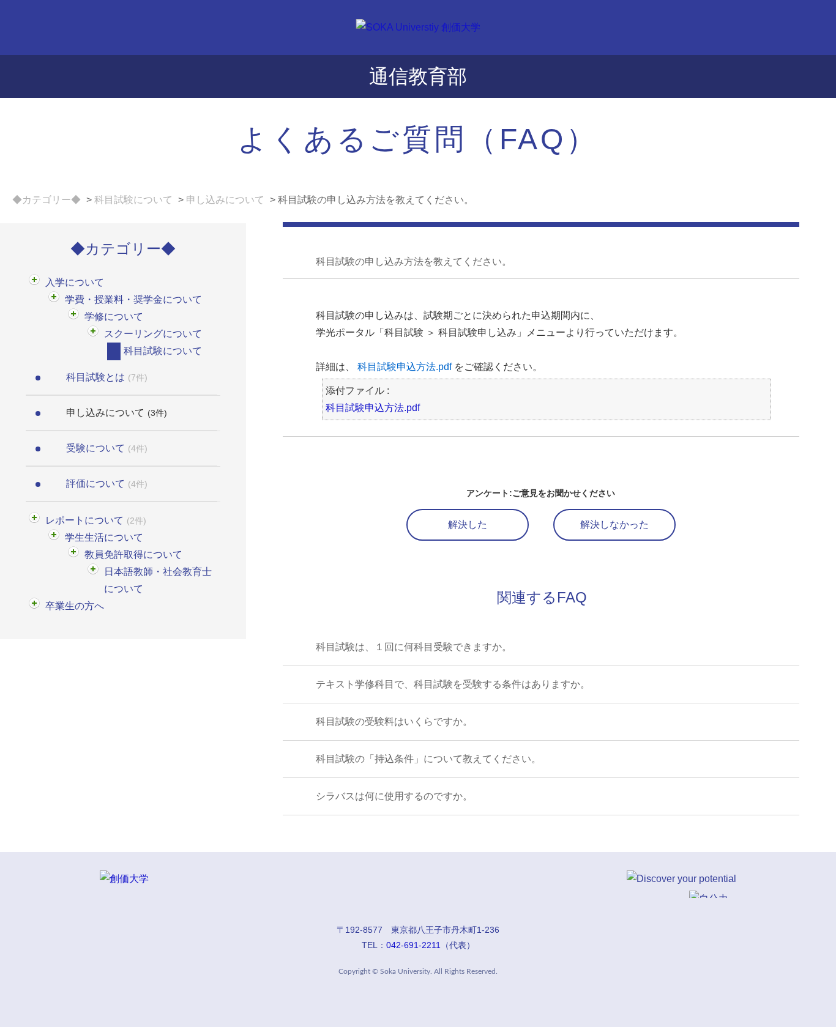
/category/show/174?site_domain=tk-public (94, 572)
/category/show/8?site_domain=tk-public (94, 334)
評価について (106, 483)
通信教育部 (418, 76)
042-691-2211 (413, 945)
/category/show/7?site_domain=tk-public (74, 317)
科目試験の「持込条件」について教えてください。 (428, 759)
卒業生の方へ (74, 606)
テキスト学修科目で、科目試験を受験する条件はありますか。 (453, 684)
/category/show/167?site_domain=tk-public (55, 300)
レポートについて (95, 520)
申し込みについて (225, 200)
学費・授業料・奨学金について (133, 299)
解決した (467, 524)
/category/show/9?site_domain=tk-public (114, 351)
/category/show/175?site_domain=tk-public (35, 606)
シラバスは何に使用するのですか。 (394, 796)
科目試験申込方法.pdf (404, 366)
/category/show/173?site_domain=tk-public (74, 555)
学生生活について (104, 537)
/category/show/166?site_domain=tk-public (35, 283)
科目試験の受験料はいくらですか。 (394, 721)
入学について (74, 282)
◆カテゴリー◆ (46, 200)
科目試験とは (106, 377)
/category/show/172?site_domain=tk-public (55, 538)
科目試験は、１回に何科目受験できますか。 (414, 647)
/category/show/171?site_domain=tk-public (35, 521)
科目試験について (133, 200)
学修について (113, 316)
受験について (106, 448)
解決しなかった (614, 524)
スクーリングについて (153, 333)
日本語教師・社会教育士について (158, 580)
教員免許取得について (133, 554)
